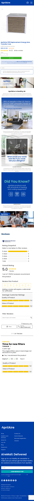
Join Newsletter (17, 472)
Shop (2, 433)
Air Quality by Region (5, 490)
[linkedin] (11, 480)
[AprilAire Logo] (5, 3)
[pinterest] (13, 480)
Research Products (5, 495)
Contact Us (17, 433)
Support (3, 449)
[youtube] (16, 480)
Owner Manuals (18, 436)
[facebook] (2, 480)
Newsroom (4, 447)
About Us (3, 440)
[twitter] (4, 480)
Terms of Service (4, 476)
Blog (2, 445)
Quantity (2, 52)
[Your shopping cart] (27, 3)
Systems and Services (4, 436)
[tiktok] (9, 480)
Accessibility (23, 495)
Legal (17, 495)
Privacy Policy (23, 474)
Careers (16, 441)
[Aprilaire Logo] (7, 428)
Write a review (18, 50)
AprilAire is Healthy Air (6, 488)
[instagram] (6, 480)
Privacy (13, 495)
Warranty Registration (20, 438)
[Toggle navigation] (31, 3)
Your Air (3, 442)
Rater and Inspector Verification (7, 486)
